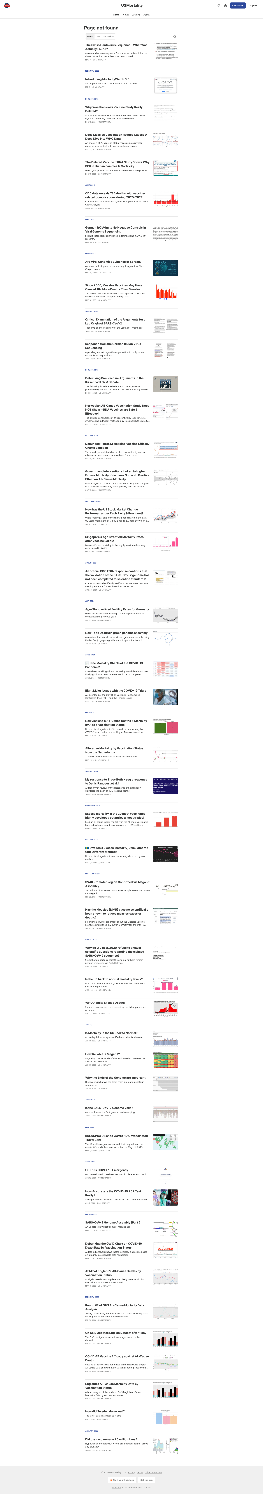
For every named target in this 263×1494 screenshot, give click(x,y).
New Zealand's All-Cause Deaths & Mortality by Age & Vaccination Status (116, 723)
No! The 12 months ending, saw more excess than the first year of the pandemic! (115, 985)
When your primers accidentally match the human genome (116, 170)
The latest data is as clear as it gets (103, 1415)
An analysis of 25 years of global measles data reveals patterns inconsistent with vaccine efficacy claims (113, 144)
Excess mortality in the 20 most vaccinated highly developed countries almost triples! (115, 815)
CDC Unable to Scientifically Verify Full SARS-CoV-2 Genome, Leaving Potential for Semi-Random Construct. (116, 585)
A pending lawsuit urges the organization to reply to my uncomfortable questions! (114, 354)
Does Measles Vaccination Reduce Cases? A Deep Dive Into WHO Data (116, 136)
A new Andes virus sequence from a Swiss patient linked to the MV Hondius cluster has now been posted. (116, 55)
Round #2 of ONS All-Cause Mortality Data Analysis (114, 1307)
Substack (116, 1487)
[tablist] (100, 36)
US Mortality (99, 60)
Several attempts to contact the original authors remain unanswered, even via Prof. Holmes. (114, 961)
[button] (116, 14)
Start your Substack (123, 1479)
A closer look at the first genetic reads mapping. (110, 1112)
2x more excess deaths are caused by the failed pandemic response (115, 1008)
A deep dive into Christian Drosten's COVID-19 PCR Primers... (117, 1199)
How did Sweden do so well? (105, 1411)
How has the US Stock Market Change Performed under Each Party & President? (114, 511)
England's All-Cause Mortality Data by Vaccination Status (111, 1386)
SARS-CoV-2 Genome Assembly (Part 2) (113, 1222)
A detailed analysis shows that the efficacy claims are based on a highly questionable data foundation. (116, 1253)
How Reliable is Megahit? (102, 1054)
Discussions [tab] (108, 36)
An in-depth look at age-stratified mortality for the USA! (114, 1037)
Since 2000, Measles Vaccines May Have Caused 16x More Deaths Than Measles (113, 287)
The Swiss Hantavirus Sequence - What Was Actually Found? (116, 47)
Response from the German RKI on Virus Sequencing (113, 346)
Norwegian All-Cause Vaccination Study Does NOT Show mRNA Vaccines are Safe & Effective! (117, 409)
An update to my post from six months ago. (108, 1226)
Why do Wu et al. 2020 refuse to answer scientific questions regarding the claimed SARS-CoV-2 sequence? (114, 951)
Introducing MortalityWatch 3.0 (107, 79)
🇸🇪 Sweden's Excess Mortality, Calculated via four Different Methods (116, 850)
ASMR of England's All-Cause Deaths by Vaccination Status (113, 1273)
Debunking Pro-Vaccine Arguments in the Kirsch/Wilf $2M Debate (114, 380)
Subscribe (238, 5)
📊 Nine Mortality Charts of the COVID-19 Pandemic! (114, 665)
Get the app (146, 1479)
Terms (140, 1472)
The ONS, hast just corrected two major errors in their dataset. (113, 1338)
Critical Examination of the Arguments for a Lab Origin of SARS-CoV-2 (115, 321)
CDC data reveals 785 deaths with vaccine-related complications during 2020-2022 (115, 195)
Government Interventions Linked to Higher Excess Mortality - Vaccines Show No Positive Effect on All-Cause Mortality (117, 475)
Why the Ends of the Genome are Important (115, 1077)
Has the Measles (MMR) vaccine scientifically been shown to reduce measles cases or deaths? (116, 913)
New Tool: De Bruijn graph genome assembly (116, 633)
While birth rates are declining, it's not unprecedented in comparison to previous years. (114, 615)
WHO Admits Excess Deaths (105, 1003)
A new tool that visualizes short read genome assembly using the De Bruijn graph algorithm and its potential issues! (117, 639)
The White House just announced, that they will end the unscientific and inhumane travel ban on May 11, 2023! (114, 1145)
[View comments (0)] (108, 648)
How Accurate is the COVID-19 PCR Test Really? (113, 1193)
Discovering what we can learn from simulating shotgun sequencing (114, 1083)
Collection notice (153, 1472)
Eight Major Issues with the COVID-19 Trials (115, 690)
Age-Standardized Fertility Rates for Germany (117, 609)
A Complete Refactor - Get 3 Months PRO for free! (111, 83)
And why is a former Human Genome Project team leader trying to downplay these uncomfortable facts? (115, 117)
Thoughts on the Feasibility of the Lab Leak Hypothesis (113, 327)
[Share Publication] (226, 5)
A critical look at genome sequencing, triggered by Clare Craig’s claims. (114, 267)
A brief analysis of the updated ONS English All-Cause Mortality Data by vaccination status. (113, 1394)
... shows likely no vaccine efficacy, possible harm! (111, 756)
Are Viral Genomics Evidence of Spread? (113, 262)
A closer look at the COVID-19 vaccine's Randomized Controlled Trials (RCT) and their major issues (112, 696)
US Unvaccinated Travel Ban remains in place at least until (115, 1174)
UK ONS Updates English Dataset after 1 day (115, 1333)
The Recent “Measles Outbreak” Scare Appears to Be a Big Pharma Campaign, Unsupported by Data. (115, 295)
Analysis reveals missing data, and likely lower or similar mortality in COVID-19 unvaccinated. (114, 1281)
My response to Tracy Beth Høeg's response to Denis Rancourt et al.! (116, 781)
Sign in (254, 5)
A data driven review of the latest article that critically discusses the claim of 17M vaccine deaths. (113, 789)
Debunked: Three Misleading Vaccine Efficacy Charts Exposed (117, 446)
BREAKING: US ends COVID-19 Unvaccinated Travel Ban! (116, 1138)
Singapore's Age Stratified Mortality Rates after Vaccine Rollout (114, 539)
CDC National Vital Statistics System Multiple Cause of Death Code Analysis (116, 203)
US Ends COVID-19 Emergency (106, 1170)
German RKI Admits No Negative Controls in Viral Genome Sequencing (115, 229)
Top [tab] (98, 36)
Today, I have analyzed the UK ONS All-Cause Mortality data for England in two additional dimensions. (116, 1315)
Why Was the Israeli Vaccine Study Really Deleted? (114, 109)
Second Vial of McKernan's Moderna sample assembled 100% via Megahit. (117, 892)
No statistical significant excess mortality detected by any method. (115, 858)
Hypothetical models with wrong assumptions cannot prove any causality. (116, 1445)
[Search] (219, 5)
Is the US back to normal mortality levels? (114, 979)
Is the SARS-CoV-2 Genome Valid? (109, 1108)
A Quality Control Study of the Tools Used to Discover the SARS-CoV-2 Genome (115, 1060)
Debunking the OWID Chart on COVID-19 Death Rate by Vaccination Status (113, 1245)
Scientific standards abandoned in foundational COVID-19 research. (115, 237)
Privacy (131, 1472)
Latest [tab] (90, 36)
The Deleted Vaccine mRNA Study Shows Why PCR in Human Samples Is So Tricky (117, 164)
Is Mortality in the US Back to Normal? (111, 1033)
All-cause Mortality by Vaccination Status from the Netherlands (114, 750)
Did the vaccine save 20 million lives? (111, 1439)
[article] (131, 54)
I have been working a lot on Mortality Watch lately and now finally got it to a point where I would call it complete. (117, 673)
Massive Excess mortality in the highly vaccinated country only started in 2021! (115, 547)
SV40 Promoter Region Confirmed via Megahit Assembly (117, 884)
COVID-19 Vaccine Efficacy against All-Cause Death (117, 1358)
